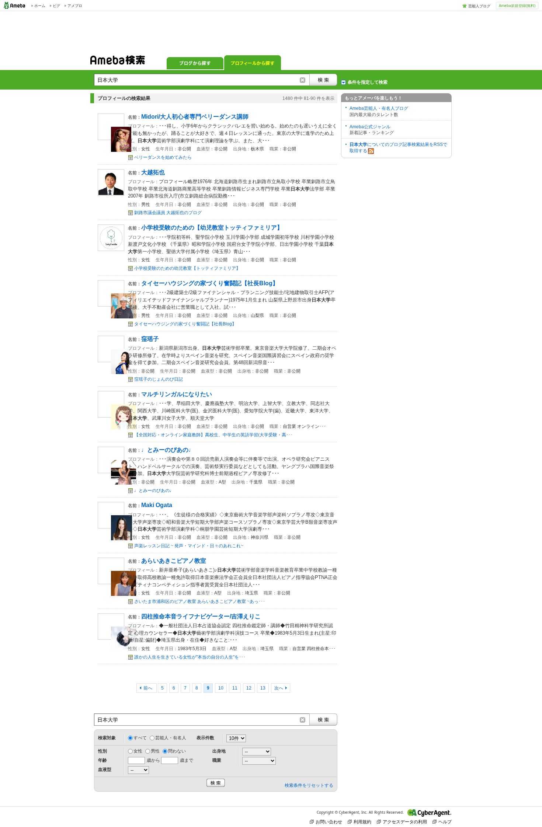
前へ (148, 688)
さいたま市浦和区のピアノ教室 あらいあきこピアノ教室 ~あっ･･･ (199, 601)
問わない (177, 751)
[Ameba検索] (117, 62)
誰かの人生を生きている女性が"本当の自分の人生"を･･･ (190, 657)
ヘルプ (445, 822)
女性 (137, 751)
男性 (155, 751)
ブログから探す (195, 62)
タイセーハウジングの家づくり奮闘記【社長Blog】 (185, 324)
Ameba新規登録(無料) (517, 5)
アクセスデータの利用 (405, 822)
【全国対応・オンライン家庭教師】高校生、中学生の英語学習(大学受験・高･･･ (213, 434)
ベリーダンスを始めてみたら (163, 157)
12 (248, 688)
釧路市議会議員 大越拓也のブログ (168, 212)
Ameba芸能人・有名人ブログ (379, 108)
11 (234, 688)
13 (262, 688)
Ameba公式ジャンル (370, 126)
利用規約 (362, 822)
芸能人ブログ (479, 5)
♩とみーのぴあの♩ (154, 490)
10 (220, 688)
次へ (278, 688)
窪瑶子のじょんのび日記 (158, 379)
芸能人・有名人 (170, 737)
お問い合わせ (329, 822)
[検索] (323, 80)
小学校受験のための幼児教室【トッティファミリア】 (187, 268)
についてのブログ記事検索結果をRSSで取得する (398, 147)
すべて (140, 737)
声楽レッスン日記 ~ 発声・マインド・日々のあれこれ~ (188, 545)
